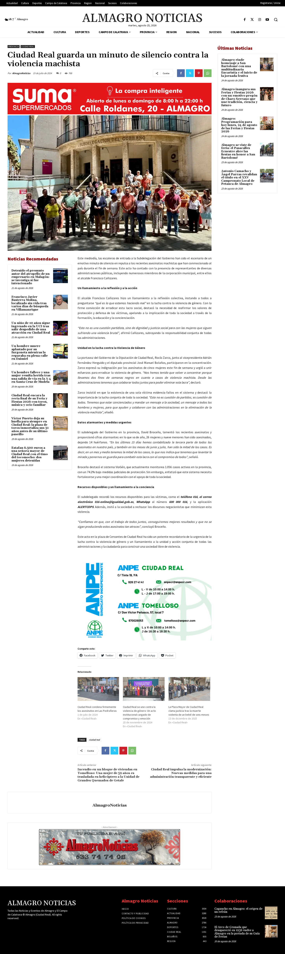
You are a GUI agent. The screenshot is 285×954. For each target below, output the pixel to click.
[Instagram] (260, 20)
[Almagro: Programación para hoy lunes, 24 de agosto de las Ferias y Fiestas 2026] (267, 123)
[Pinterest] (199, 73)
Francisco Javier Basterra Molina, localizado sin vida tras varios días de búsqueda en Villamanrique (29, 303)
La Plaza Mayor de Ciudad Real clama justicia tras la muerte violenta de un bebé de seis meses (188, 710)
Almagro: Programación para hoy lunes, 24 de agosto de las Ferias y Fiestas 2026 (239, 125)
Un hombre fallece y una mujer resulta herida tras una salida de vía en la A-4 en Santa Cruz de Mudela (31, 377)
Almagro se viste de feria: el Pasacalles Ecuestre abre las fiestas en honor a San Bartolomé (238, 151)
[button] (275, 19)
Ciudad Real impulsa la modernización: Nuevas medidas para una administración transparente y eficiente (181, 773)
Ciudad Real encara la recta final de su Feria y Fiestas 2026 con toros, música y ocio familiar (29, 400)
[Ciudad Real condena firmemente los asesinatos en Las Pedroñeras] (98, 689)
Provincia (13, 46)
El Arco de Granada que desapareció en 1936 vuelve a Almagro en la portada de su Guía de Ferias (237, 932)
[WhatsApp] (208, 73)
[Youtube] (267, 20)
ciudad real (94, 739)
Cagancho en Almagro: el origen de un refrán (238, 910)
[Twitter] (252, 20)
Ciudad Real (27, 46)
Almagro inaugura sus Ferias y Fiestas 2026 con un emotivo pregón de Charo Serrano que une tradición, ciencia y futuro (239, 97)
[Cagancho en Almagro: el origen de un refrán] (271, 913)
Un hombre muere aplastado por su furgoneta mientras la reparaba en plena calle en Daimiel (29, 352)
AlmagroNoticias (21, 73)
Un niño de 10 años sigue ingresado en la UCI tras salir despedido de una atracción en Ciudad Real (30, 328)
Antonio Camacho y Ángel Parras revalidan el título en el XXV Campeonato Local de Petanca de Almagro (239, 177)
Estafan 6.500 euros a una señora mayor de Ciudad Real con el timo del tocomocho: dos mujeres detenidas (29, 454)
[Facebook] (244, 20)
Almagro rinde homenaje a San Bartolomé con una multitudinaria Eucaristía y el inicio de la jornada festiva (239, 68)
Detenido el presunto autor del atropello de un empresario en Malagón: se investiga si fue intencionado (30, 277)
